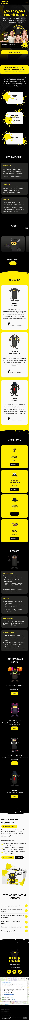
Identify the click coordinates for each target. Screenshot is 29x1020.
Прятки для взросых (14, 755)
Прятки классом (14, 720)
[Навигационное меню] (27, 2)
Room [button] (14, 531)
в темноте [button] (14, 506)
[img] (14, 972)
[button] (14, 52)
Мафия (14, 790)
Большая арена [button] (13, 259)
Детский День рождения (14, 686)
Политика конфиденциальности (7, 1015)
